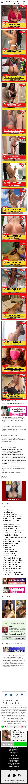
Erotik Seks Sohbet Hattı (14, 763)
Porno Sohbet (14, 757)
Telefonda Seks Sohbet (14, 766)
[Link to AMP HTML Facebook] (11, 695)
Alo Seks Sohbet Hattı (14, 758)
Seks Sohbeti (5, 403)
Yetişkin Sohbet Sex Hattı (14, 750)
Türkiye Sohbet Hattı (14, 768)
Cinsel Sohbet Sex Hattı (14, 749)
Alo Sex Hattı (14, 755)
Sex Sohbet (14, 765)
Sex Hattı (14, 754)
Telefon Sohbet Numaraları (15, 403)
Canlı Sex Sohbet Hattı (14, 760)
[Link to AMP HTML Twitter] (6, 695)
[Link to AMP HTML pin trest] (21, 695)
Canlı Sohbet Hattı (14, 761)
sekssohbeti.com (14, 782)
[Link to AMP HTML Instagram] (16, 695)
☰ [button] (2, 2)
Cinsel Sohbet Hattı (14, 747)
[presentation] (24, 609)
